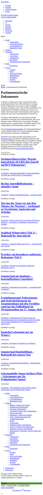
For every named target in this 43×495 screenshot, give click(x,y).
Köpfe (7, 40)
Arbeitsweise (14, 54)
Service (7, 68)
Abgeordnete (14, 42)
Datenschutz (9, 468)
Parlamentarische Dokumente (20, 62)
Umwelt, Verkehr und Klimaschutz (22, 427)
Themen (8, 50)
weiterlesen (20, 174)
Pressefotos (14, 66)
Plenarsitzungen (6, 139)
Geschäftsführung (16, 46)
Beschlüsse (13, 60)
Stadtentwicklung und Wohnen (20, 425)
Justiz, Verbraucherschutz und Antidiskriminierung (20, 418)
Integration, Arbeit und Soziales (21, 415)
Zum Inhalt (5, 2)
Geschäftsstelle (15, 81)
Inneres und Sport (16, 413)
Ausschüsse (14, 56)
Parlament (8, 52)
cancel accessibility (7, 488)
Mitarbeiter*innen (16, 48)
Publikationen (14, 75)
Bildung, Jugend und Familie (20, 405)
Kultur (12, 421)
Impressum (9, 470)
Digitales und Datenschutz (19, 407)
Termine (8, 5)
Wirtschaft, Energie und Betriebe (21, 429)
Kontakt (8, 7)
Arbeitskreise (14, 58)
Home (3, 87)
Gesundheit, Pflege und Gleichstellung (23, 411)
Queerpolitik (14, 423)
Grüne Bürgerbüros (16, 44)
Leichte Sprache (11, 9)
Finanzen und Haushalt (18, 409)
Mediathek (13, 77)
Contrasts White (24, 485)
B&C (3, 485)
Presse (7, 11)
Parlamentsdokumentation (14, 129)
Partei (12, 72)
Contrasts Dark (12, 485)
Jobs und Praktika (16, 74)
